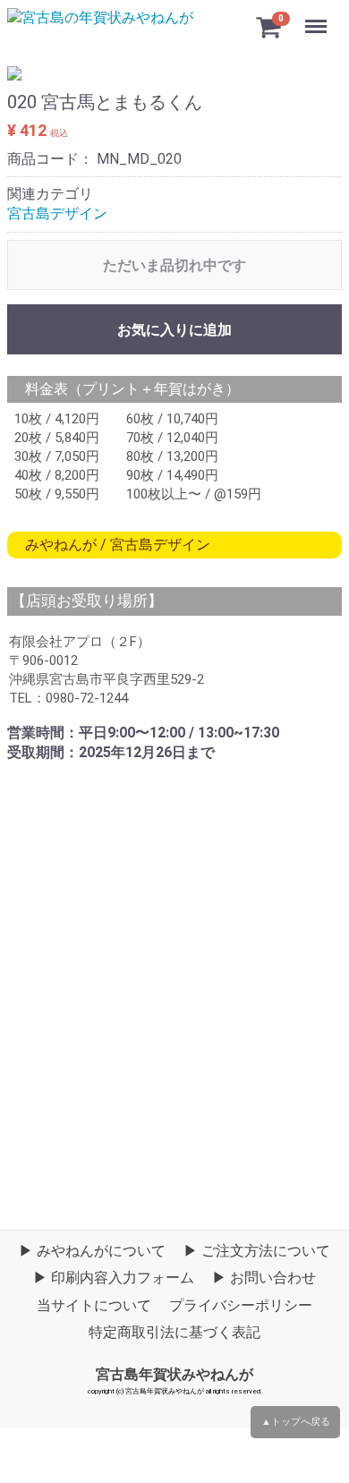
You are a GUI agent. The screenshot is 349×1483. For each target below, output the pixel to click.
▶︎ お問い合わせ (264, 1278)
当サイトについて (94, 1305)
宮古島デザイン (57, 213)
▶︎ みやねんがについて (92, 1250)
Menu (318, 16)
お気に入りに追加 (174, 329)
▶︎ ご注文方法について (256, 1250)
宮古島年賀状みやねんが (174, 1374)
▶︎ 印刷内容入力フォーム (113, 1278)
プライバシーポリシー (240, 1305)
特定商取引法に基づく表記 (174, 1332)
